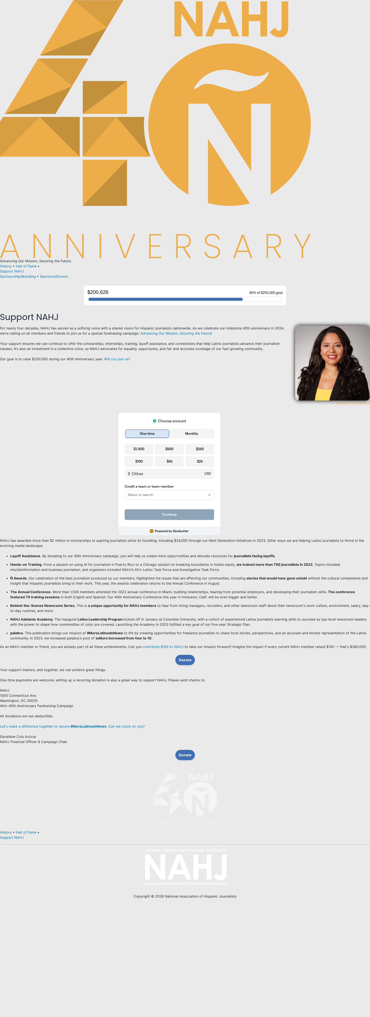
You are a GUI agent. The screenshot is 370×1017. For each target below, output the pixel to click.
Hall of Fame (26, 266)
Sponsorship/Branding (18, 276)
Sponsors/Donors (54, 276)
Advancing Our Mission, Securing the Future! (176, 333)
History (6, 266)
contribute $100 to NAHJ (163, 647)
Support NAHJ (12, 271)
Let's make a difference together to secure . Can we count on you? (72, 726)
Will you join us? (117, 359)
